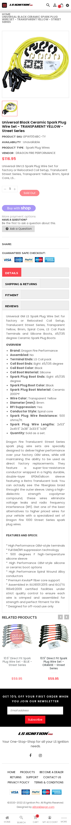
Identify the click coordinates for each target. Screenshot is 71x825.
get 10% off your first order (30, 696)
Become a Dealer (52, 772)
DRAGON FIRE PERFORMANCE (35, 153)
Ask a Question (20, 229)
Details (11, 273)
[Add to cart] (60, 649)
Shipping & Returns (21, 284)
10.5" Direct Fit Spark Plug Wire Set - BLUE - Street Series (17, 662)
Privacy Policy (18, 782)
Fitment (12, 295)
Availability (11, 142)
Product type (12, 147)
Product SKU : (12, 136)
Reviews (12, 306)
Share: (7, 244)
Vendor (7, 153)
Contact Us (52, 777)
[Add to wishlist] (48, 649)
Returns (15, 777)
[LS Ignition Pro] (35, 733)
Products (27, 772)
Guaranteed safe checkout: (24, 253)
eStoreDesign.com (43, 807)
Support (32, 777)
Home (11, 772)
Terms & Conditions (49, 782)
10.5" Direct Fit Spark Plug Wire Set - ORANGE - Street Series (53, 663)
